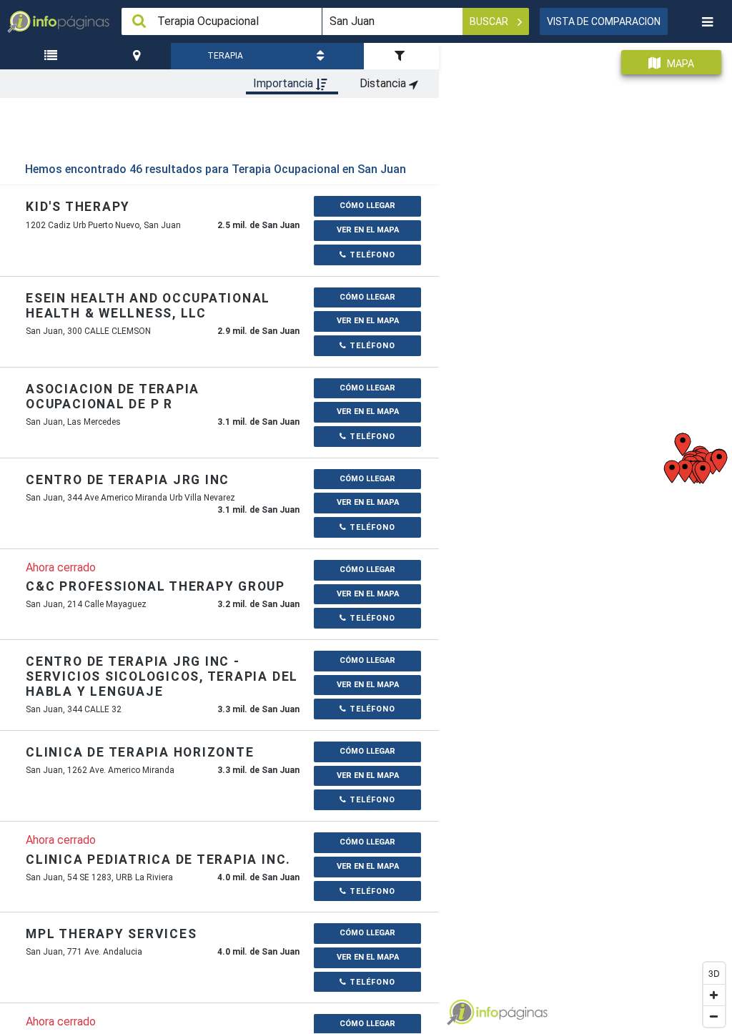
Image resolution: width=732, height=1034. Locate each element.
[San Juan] (138, 56)
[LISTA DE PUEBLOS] (53, 56)
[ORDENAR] (322, 56)
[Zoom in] (714, 994)
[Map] (585, 533)
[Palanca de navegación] (707, 22)
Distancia (384, 83)
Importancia (284, 83)
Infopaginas (460, 1012)
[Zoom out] (714, 1016)
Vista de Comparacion (604, 21)
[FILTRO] (401, 56)
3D (714, 973)
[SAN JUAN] (138, 56)
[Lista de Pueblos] (53, 56)
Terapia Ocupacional (225, 60)
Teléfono (371, 255)
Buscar (490, 21)
